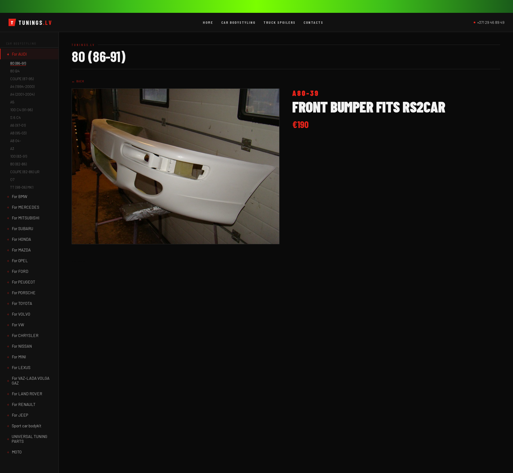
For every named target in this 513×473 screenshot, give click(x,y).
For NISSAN (22, 346)
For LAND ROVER (27, 393)
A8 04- (15, 140)
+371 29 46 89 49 (490, 22)
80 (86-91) (18, 63)
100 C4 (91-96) (21, 109)
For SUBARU (22, 228)
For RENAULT (24, 404)
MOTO (17, 451)
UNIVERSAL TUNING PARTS (29, 439)
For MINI (19, 356)
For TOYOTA (22, 303)
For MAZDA (21, 249)
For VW (18, 324)
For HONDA (21, 239)
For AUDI (19, 54)
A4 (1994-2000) (22, 86)
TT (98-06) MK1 (21, 187)
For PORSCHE (24, 292)
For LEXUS (21, 367)
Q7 (12, 179)
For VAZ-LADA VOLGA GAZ (30, 380)
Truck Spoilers (279, 22)
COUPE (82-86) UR (25, 171)
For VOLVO (21, 314)
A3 (12, 148)
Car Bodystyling (238, 22)
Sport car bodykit (26, 425)
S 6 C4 (15, 117)
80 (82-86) (18, 164)
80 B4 (15, 71)
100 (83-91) (18, 156)
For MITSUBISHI (25, 217)
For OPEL (20, 260)
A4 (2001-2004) (22, 94)
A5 (12, 102)
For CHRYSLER (25, 335)
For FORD (20, 271)
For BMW (19, 196)
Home (208, 22)
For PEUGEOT (23, 282)
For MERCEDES (25, 207)
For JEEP (20, 415)
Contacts (313, 22)
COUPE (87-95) (22, 78)
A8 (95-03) (18, 133)
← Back (78, 81)
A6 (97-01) (18, 125)
